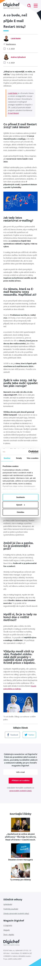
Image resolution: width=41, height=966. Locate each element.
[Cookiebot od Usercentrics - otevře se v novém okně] (28, 451)
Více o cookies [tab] (32, 458)
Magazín (6, 930)
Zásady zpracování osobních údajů (16, 913)
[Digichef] (11, 6)
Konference (11, 44)
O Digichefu (7, 925)
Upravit (19, 505)
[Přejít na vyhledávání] (29, 6)
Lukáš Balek (12, 93)
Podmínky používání (10, 909)
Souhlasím (20, 497)
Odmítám (20, 512)
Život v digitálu (8, 934)
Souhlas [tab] (7, 458)
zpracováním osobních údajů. (20, 790)
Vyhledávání (7, 904)
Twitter (31, 735)
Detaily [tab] (19, 458)
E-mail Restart (13, 113)
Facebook (14, 735)
